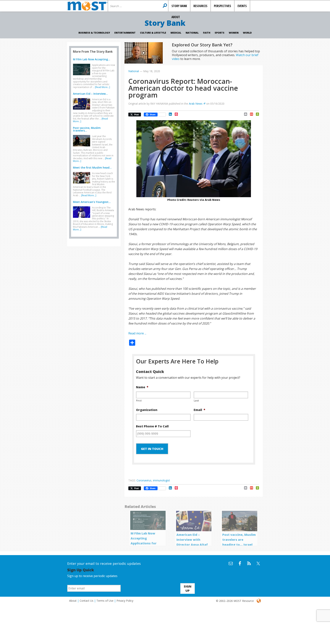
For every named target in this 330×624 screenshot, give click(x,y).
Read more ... (137, 333)
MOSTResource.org (87, 5)
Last (196, 400)
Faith (206, 32)
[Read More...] (102, 87)
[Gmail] (250, 114)
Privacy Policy (124, 600)
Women (234, 32)
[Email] (244, 114)
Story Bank (165, 23)
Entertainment (125, 32)
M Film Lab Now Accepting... (91, 59)
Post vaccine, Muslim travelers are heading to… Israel (239, 540)
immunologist (161, 480)
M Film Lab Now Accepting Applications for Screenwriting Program (144, 543)
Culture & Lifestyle (153, 32)
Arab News (195, 103)
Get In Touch (152, 449)
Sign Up (187, 588)
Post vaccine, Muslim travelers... (87, 129)
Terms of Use (104, 600)
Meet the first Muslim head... (92, 167)
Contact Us (86, 600)
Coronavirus (144, 480)
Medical (176, 32)
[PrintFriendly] (256, 114)
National (192, 32)
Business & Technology (94, 32)
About (73, 600)
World (247, 32)
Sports (219, 32)
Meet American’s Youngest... (92, 202)
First (139, 400)
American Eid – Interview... (90, 93)
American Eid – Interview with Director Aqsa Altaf (192, 540)
